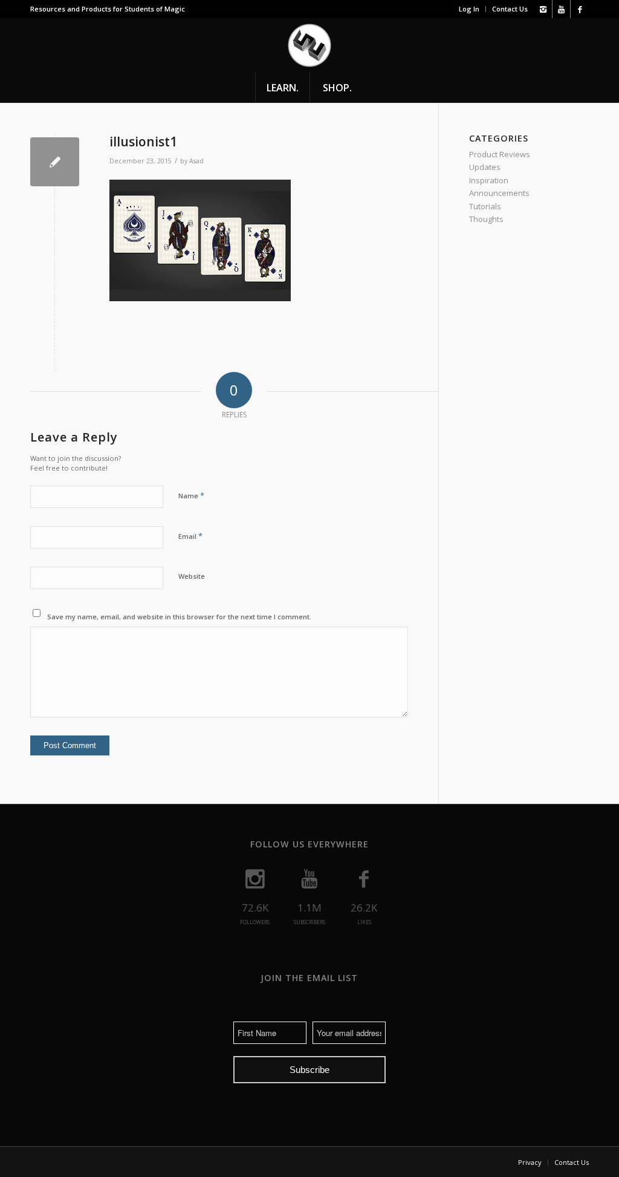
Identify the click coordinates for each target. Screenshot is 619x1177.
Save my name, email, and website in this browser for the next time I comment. (179, 616)
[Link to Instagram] (543, 9)
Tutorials (485, 206)
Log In (469, 8)
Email (190, 535)
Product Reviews (499, 154)
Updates (485, 166)
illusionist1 (143, 141)
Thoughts (486, 219)
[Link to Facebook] (580, 9)
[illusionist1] (54, 161)
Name (191, 495)
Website (191, 576)
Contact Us (510, 8)
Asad (196, 161)
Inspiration (488, 180)
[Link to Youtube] (561, 9)
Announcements (499, 192)
